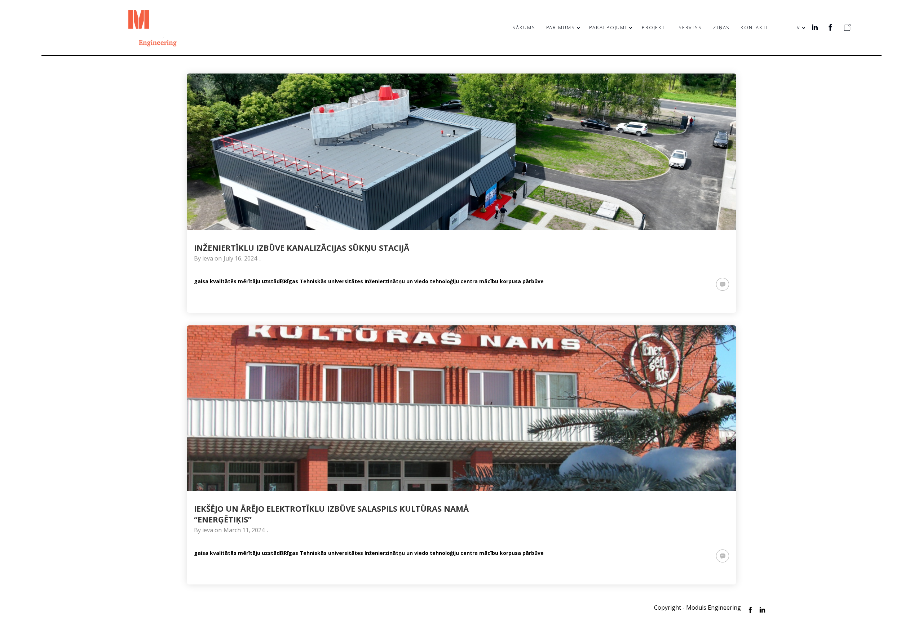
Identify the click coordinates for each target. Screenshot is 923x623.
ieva (207, 258)
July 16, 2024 (240, 258)
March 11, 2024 (244, 530)
